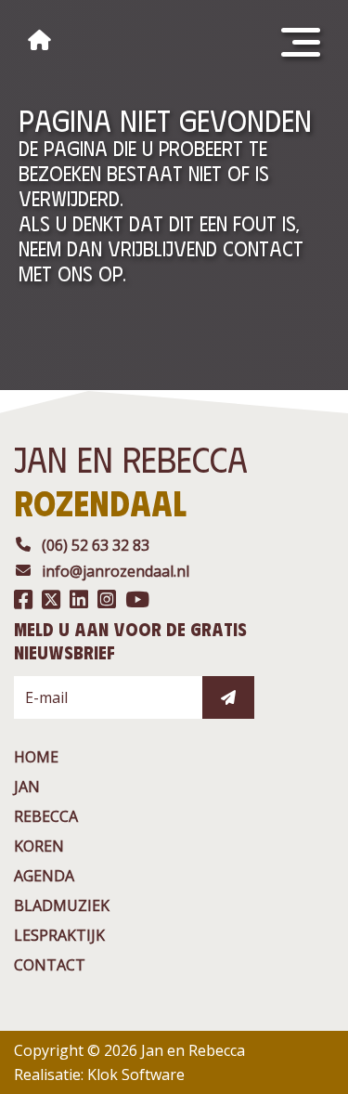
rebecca (46, 816)
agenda (44, 876)
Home (36, 757)
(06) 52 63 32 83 (95, 545)
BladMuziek (62, 905)
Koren (39, 846)
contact (49, 965)
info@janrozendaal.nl (115, 571)
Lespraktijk (59, 935)
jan (27, 786)
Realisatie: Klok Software (99, 1074)
